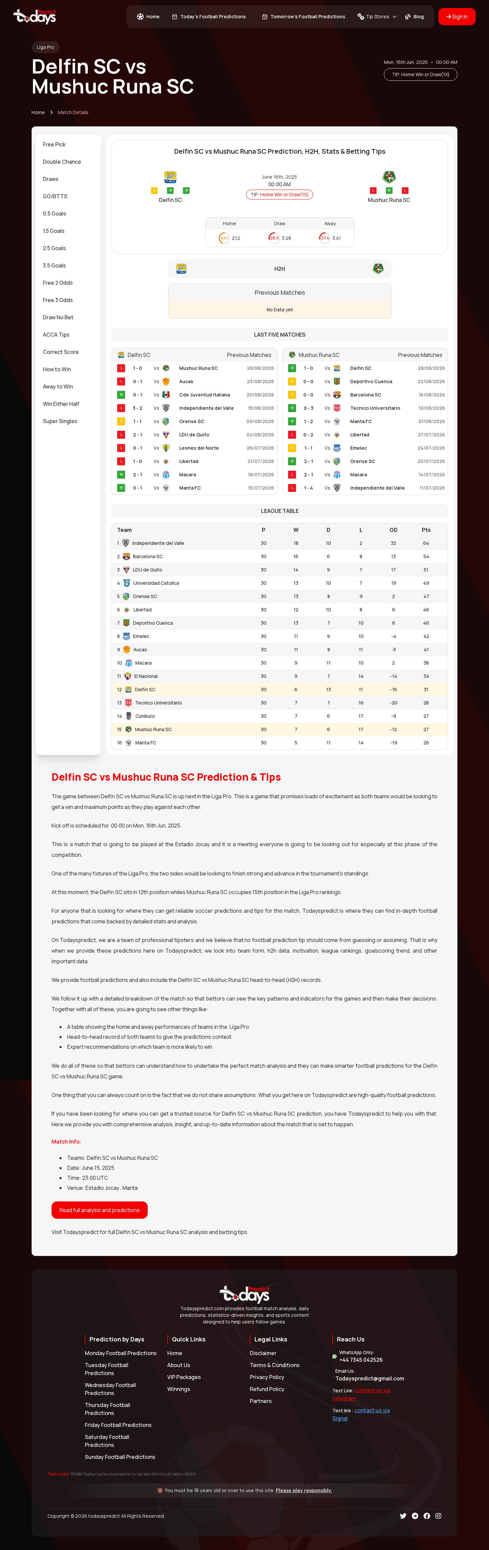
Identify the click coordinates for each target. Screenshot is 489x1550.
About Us (178, 1365)
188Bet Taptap (83, 1474)
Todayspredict (81, 1232)
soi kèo (144, 1474)
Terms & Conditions (275, 1365)
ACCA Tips (56, 334)
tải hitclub (161, 1474)
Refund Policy (267, 1389)
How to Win (57, 369)
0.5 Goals (54, 213)
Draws (51, 179)
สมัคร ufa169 (184, 1474)
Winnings (178, 1389)
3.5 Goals (54, 265)
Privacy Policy (267, 1377)
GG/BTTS (55, 196)
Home (38, 112)
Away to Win (58, 386)
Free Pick (54, 144)
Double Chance (62, 161)
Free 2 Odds (58, 282)
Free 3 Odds (58, 300)
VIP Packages (184, 1377)
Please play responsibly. (304, 1490)
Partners (261, 1401)
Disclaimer (263, 1353)
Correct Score (61, 352)
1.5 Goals (54, 230)
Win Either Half (61, 403)
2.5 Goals (54, 248)
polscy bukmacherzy (117, 1474)
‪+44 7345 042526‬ (361, 1359)
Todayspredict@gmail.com (369, 1378)
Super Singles (60, 421)
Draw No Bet (58, 317)
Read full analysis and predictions (100, 1210)
